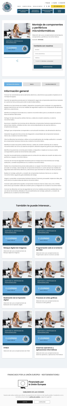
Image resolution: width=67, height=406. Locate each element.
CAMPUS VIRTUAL (26, 6)
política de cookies (35, 397)
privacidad (50, 61)
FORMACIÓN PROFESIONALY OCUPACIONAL (47, 11)
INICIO (19, 6)
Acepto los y (44, 61)
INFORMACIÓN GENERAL (13, 84)
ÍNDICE (32, 84)
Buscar (48, 3)
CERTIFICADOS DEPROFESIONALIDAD (35, 11)
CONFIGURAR (42, 402)
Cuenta (55, 3)
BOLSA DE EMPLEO (37, 6)
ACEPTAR (25, 402)
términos (44, 61)
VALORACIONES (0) (50, 84)
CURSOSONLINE (59, 11)
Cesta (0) (62, 3)
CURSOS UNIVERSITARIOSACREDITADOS (23, 11)
